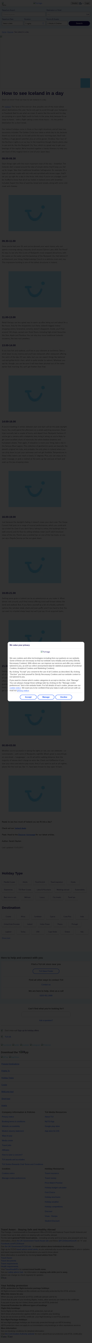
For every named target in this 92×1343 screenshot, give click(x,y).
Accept (28, 697)
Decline (63, 697)
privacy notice (23, 691)
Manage (46, 697)
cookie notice (15, 688)
